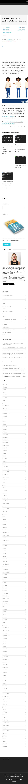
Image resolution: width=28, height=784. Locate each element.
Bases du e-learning (7, 306)
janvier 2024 (5, 466)
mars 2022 (5, 524)
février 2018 (5, 654)
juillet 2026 (5, 387)
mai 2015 (4, 741)
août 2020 (5, 575)
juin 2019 (4, 611)
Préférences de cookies (19, 776)
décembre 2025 (6, 405)
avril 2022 (5, 522)
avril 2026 (5, 395)
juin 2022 (4, 516)
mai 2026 (4, 392)
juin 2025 (4, 421)
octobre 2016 (5, 696)
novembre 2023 (6, 471)
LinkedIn (17, 779)
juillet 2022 (5, 514)
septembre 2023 (6, 477)
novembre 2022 (6, 503)
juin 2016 (4, 707)
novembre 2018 (6, 630)
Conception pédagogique (8, 311)
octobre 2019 (5, 601)
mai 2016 (4, 709)
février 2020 (5, 590)
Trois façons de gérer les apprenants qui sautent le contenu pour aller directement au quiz (13, 354)
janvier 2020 (5, 593)
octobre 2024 (5, 442)
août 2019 (5, 606)
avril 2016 (5, 712)
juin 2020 (4, 580)
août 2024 (5, 448)
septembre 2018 (6, 635)
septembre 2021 (6, 540)
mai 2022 (4, 519)
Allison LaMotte (10, 39)
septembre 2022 (6, 508)
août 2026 (5, 384)
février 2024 (5, 463)
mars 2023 (5, 493)
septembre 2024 (6, 445)
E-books (4, 316)
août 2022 (5, 511)
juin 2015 (4, 738)
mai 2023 (4, 487)
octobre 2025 (5, 411)
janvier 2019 (5, 625)
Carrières (4, 308)
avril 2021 (5, 553)
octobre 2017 (5, 664)
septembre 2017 (6, 667)
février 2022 (5, 527)
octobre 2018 (5, 633)
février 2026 (5, 400)
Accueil (6, 199)
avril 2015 (5, 744)
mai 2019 (4, 614)
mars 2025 (5, 429)
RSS (21, 779)
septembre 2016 (6, 699)
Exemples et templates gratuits (9, 319)
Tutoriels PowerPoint (7, 332)
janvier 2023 (5, 498)
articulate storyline (10, 121)
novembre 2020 (6, 567)
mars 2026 (5, 397)
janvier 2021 (5, 561)
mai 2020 (4, 582)
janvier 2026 (5, 403)
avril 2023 (5, 490)
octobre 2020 (5, 569)
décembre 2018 (6, 627)
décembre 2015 (6, 723)
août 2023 (5, 479)
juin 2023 (4, 485)
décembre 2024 (6, 437)
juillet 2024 (5, 450)
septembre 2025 (6, 413)
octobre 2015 (5, 728)
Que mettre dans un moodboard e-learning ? (12, 357)
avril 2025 (5, 427)
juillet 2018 (5, 641)
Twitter (12, 779)
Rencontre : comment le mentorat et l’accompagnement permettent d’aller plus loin (13, 350)
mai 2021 (4, 551)
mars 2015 (5, 746)
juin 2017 (4, 675)
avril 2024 (5, 458)
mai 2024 (4, 456)
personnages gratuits (18, 121)
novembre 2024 (6, 440)
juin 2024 (4, 453)
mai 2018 (4, 646)
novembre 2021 (6, 535)
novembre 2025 (6, 408)
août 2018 (5, 638)
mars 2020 (5, 588)
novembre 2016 (6, 693)
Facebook (8, 779)
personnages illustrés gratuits (8, 123)
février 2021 (5, 559)
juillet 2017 (5, 672)
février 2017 (5, 685)
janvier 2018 (5, 656)
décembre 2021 (6, 532)
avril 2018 (5, 649)
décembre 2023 (6, 469)
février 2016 (5, 717)
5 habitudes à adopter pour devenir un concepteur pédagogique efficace (13, 344)
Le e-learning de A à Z (12, 365)
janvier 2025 (5, 434)
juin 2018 (4, 643)
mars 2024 (5, 461)
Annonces (5, 298)
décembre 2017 (6, 659)
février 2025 (5, 432)
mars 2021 (5, 556)
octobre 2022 (5, 506)
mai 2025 (4, 424)
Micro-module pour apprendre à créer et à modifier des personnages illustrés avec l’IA (7, 149)
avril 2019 (5, 617)
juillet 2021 (5, 545)
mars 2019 (5, 619)
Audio (4, 300)
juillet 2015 (5, 736)
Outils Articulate (6, 327)
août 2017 (5, 670)
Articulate (14, 781)
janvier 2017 (5, 688)
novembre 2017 (6, 662)
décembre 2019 (6, 596)
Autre (4, 303)
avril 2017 (5, 680)
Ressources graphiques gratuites (9, 41)
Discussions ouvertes (7, 314)
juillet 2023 (5, 482)
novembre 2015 (6, 725)
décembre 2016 (6, 691)
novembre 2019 (6, 598)
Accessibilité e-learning (7, 295)
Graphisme (5, 324)
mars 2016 (5, 715)
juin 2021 (4, 548)
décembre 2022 (6, 501)
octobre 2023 (5, 474)
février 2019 (5, 622)
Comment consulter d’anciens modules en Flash (13, 347)
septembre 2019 (6, 604)
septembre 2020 (6, 572)
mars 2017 (5, 683)
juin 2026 (4, 389)
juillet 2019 (5, 609)
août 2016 (5, 701)
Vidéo (4, 335)
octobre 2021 (5, 537)
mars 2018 (5, 651)
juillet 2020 (5, 577)
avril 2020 (5, 585)
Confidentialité (12, 776)
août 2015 (5, 733)
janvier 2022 (5, 530)
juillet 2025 (5, 419)
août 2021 (5, 543)
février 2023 (5, 495)
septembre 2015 (6, 730)
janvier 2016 (5, 720)
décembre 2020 (6, 564)
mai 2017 (4, 678)
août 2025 (5, 416)
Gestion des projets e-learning (9, 322)
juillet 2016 (5, 704)
